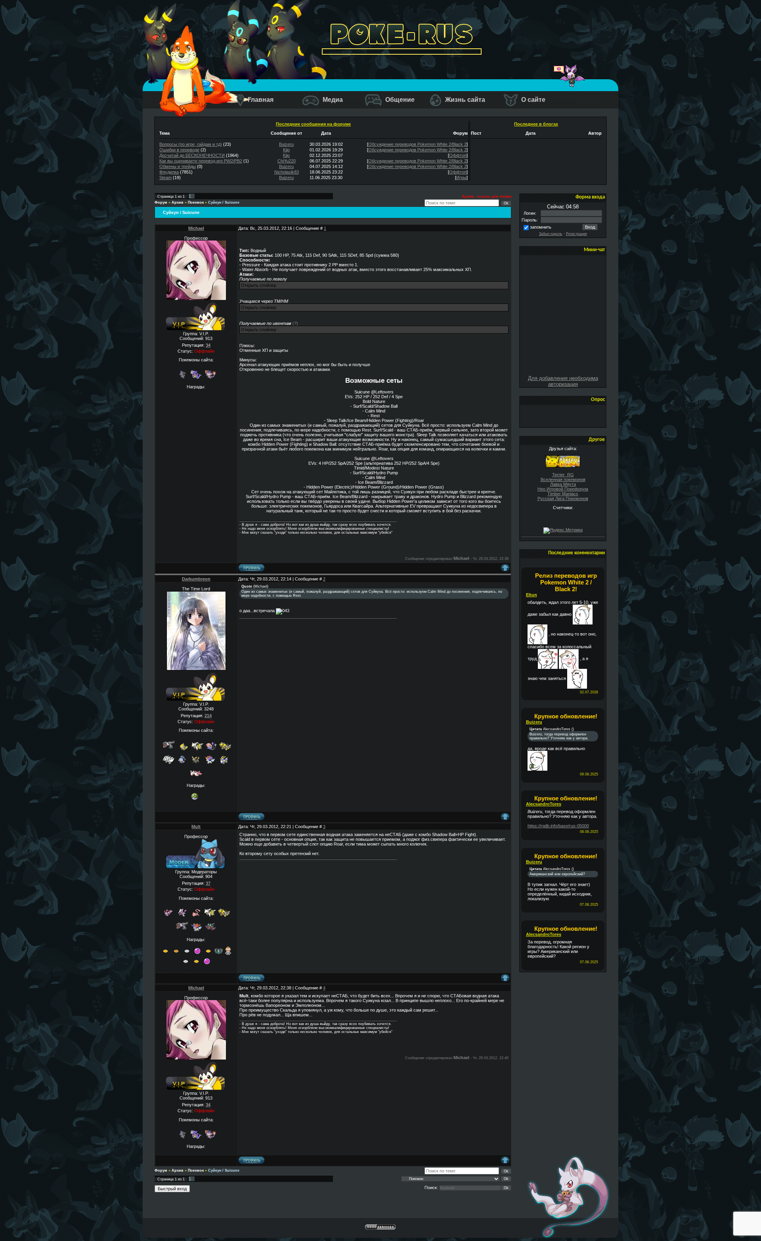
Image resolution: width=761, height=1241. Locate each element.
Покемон (196, 202)
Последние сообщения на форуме (313, 124)
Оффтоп (458, 155)
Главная (259, 99)
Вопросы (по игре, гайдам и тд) (190, 144)
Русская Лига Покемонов (562, 498)
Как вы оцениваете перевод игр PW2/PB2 (200, 160)
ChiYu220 (286, 160)
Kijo (286, 149)
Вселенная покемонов (563, 479)
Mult (196, 826)
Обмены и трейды (177, 166)
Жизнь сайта (464, 99)
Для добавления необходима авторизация (563, 381)
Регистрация (576, 234)
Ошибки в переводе (179, 149)
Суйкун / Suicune (223, 202)
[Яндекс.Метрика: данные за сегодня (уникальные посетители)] (563, 530)
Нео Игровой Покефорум (562, 489)
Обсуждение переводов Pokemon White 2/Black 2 (417, 144)
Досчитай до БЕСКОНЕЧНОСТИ (192, 155)
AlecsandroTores (543, 804)
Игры (461, 177)
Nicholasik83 (286, 172)
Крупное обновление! (565, 716)
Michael (196, 228)
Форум (161, 202)
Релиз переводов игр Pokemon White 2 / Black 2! (566, 582)
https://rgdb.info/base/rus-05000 (558, 825)
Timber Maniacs (562, 493)
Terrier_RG (563, 474)
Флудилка (169, 172)
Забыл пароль (550, 234)
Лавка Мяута (563, 484)
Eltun (531, 594)
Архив (178, 202)
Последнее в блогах (536, 124)
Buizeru (286, 144)
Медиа (332, 99)
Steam (165, 177)
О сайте (532, 99)
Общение (399, 99)
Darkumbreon (196, 579)
